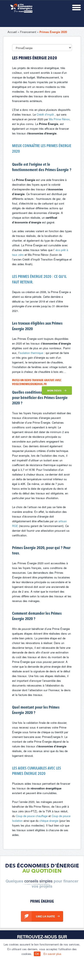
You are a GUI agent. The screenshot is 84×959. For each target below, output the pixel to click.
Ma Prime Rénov (59, 119)
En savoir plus (52, 954)
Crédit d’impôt (46, 114)
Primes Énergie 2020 (53, 32)
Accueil (12, 32)
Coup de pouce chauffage (32, 816)
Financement (28, 32)
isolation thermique (32, 353)
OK (37, 954)
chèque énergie (48, 821)
